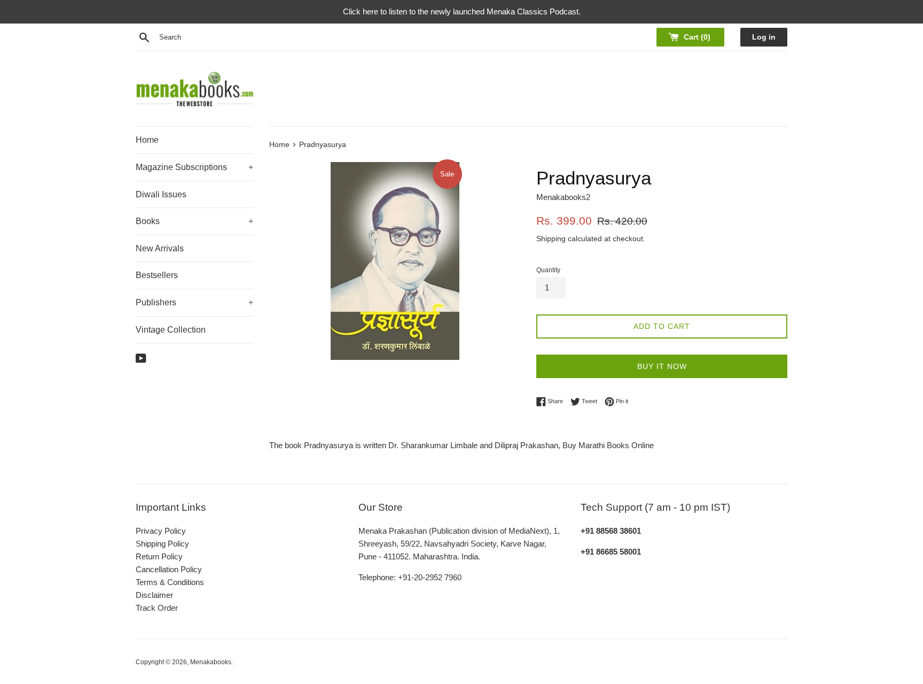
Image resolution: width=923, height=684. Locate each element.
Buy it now (662, 366)
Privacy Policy (161, 530)
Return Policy (159, 556)
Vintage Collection (171, 329)
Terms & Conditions (170, 582)
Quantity (548, 270)
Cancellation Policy (169, 569)
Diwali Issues (161, 194)
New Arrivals (160, 248)
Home (147, 139)
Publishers (194, 302)
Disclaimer (154, 595)
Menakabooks (210, 662)
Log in (764, 37)
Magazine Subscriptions (194, 167)
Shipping (551, 238)
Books (194, 221)
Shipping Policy (162, 543)
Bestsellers (157, 275)
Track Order (157, 607)
